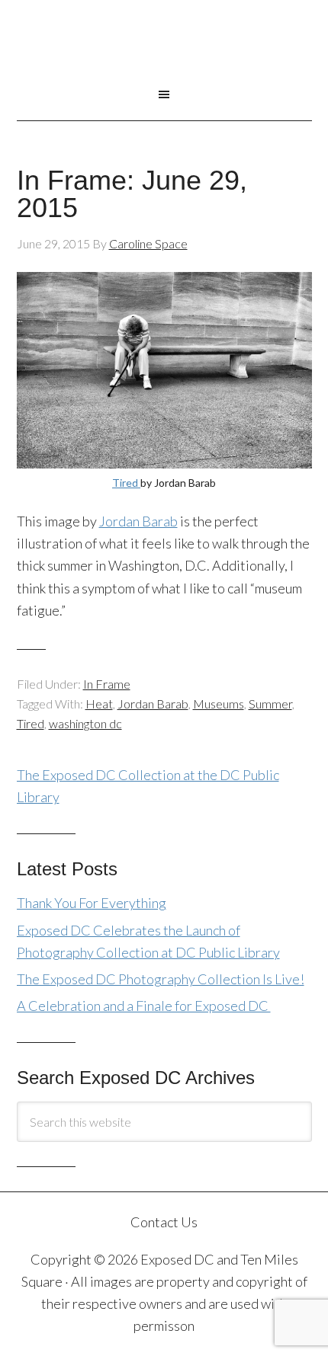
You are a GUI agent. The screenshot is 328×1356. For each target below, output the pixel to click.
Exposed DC (164, 52)
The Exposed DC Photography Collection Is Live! (160, 979)
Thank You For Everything (91, 902)
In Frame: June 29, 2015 (132, 194)
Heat (99, 703)
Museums (218, 703)
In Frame (106, 683)
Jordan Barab (138, 521)
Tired (126, 482)
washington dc (85, 723)
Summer (270, 703)
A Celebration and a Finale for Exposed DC (144, 1005)
